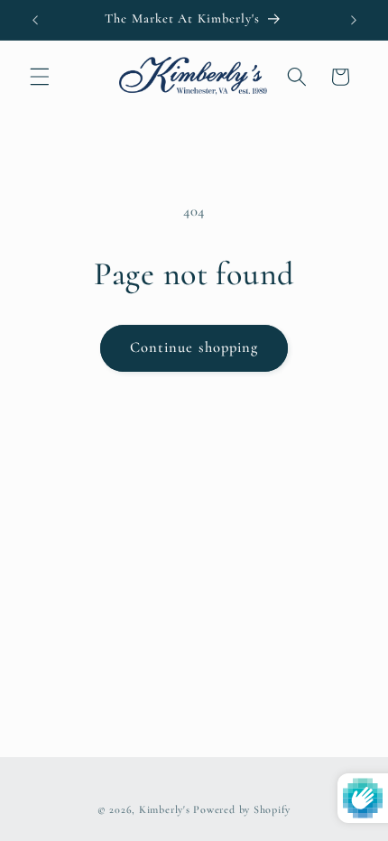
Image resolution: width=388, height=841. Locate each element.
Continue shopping (194, 347)
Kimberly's (164, 809)
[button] (39, 76)
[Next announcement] (354, 20)
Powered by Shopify (242, 809)
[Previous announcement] (35, 20)
